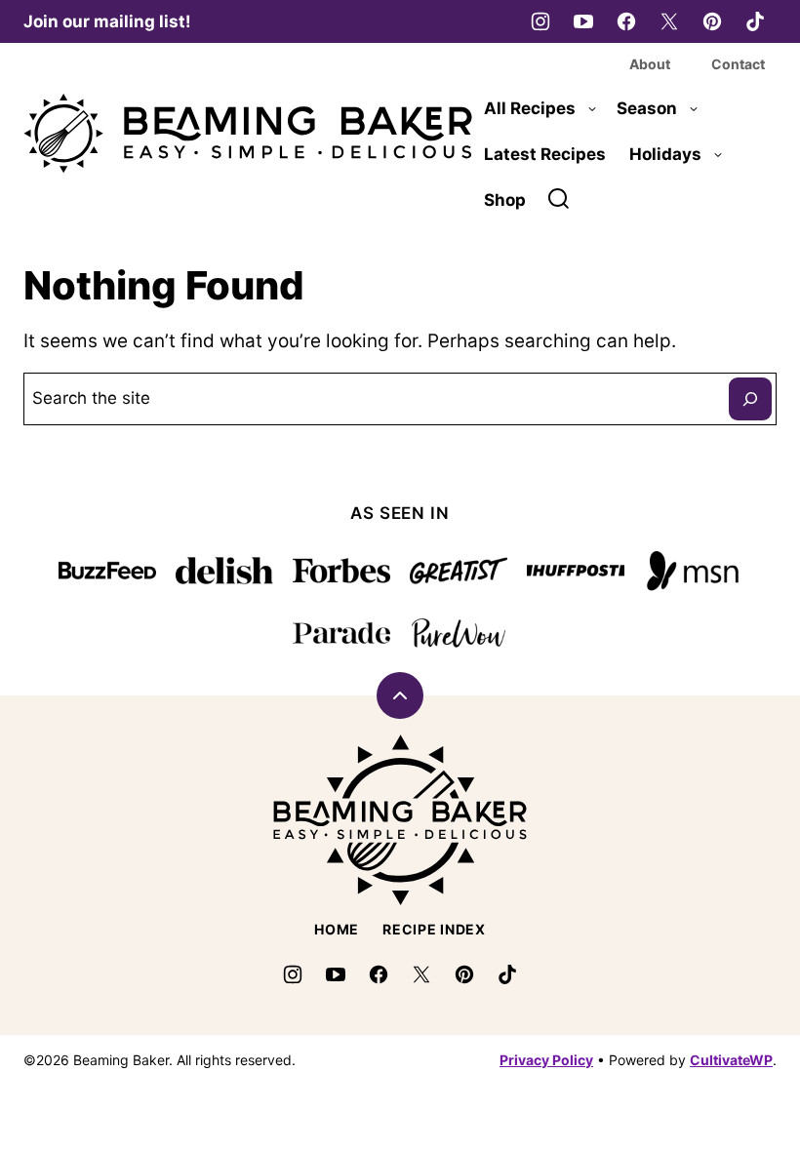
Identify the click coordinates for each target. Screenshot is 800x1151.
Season (647, 108)
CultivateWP (731, 1060)
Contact (738, 64)
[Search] (559, 199)
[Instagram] (540, 21)
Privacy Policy (546, 1060)
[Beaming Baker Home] (247, 134)
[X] (669, 21)
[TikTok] (755, 21)
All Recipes (530, 108)
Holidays (665, 154)
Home (336, 929)
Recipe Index (433, 929)
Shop (505, 200)
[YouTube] (583, 21)
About (649, 64)
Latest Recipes (545, 154)
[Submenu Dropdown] (592, 109)
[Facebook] (626, 21)
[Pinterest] (712, 21)
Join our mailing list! (107, 21)
